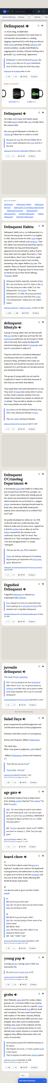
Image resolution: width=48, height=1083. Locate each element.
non (14, 54)
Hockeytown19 (24, 700)
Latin (33, 238)
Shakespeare (34, 740)
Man (32, 263)
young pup (7, 977)
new (21, 550)
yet (33, 594)
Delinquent (7, 71)
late (37, 963)
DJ (42, 284)
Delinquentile (31, 210)
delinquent (17, 594)
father (6, 532)
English (23, 290)
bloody (34, 1055)
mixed (28, 63)
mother (16, 529)
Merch (35, 77)
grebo (6, 1060)
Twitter (7, 134)
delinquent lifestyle (10, 424)
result (10, 677)
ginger (18, 488)
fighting (33, 44)
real (23, 815)
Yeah (9, 556)
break (18, 392)
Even (8, 603)
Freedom (8, 276)
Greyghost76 (23, 424)
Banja (14, 839)
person (14, 963)
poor (17, 677)
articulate (27, 606)
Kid (18, 685)
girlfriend (10, 688)
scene (40, 1006)
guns (32, 143)
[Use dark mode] (43, 11)
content (18, 801)
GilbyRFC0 (17, 775)
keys (33, 865)
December (37, 559)
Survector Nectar (36, 567)
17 (26, 1049)
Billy (8, 809)
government (9, 339)
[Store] (39, 11)
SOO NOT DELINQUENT (21, 151)
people (35, 60)
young (22, 972)
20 (22, 523)
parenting (24, 677)
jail (27, 764)
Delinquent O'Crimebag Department (29, 207)
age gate (7, 839)
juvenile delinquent (26, 213)
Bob (7, 905)
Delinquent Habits (23, 204)
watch (13, 804)
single (38, 296)
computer (35, 874)
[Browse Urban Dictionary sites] (5, 11)
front (35, 606)
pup (26, 972)
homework (36, 682)
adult (27, 963)
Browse (21, 17)
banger (15, 122)
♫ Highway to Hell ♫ (25, 308)
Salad (9, 770)
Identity (37, 17)
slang (19, 1000)
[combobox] (23, 11)
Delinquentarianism (15, 210)
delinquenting (10, 213)
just (16, 972)
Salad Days (7, 775)
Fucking (13, 828)
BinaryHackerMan (20, 941)
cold (32, 749)
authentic (22, 597)
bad (18, 139)
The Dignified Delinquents (28, 614)
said (22, 770)
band (42, 1049)
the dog (16, 977)
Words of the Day (9, 17)
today (35, 412)
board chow (8, 941)
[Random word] (33, 11)
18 (5, 401)
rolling (16, 419)
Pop (28, 1009)
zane (30, 122)
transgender (33, 345)
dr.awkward (17, 71)
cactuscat (13, 1060)
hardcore (33, 241)
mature (37, 801)
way (9, 336)
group (13, 63)
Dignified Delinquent (24, 217)
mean (13, 1028)
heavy (11, 44)
